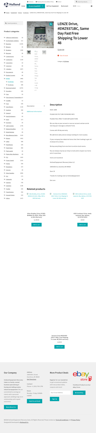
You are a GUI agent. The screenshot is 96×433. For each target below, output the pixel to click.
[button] (50, 24)
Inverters (8, 122)
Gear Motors (9, 107)
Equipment (14, 13)
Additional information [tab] (34, 111)
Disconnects (9, 72)
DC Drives (11, 85)
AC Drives (26, 13)
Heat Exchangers (10, 116)
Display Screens (10, 75)
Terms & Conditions (62, 420)
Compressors (10, 56)
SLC (7, 176)
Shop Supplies (10, 173)
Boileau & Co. (24, 422)
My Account (64, 6)
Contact (59, 1)
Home (7, 13)
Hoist (7, 119)
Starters (8, 182)
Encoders (8, 91)
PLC (7, 157)
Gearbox (8, 110)
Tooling (8, 189)
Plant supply (9, 151)
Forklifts (8, 100)
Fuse (7, 104)
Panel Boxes (9, 145)
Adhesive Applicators (12, 37)
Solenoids (9, 179)
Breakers (8, 50)
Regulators (9, 167)
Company (30, 1)
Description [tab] (30, 106)
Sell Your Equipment (52, 6)
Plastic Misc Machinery (12, 154)
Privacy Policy (75, 420)
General (8, 113)
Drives (20, 13)
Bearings (8, 44)
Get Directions (31, 379)
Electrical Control (11, 88)
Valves (8, 198)
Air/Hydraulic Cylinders (12, 41)
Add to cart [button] (36, 224)
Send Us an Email (34, 401)
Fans (7, 94)
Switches (8, 186)
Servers (8, 170)
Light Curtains (10, 126)
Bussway (8, 53)
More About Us (11, 407)
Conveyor (9, 66)
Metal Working (10, 132)
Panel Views (9, 148)
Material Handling (11, 129)
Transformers (10, 192)
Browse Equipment (34, 6)
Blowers (8, 47)
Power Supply (10, 160)
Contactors (9, 59)
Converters (9, 63)
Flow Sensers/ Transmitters (14, 97)
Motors (8, 138)
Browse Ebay (79, 393)
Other (7, 141)
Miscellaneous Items (12, 135)
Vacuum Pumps (10, 195)
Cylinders (8, 69)
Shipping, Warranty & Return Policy (45, 1)
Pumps (8, 163)
